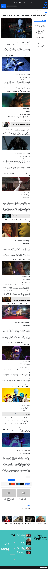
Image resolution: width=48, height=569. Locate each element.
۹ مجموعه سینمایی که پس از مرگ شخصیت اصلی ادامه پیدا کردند (5, 555)
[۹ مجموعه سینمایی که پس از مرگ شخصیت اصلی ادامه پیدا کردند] (12, 556)
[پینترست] (14, 484)
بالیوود (28, 2)
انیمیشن (31, 2)
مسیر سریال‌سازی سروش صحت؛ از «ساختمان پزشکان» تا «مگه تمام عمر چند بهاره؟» (40, 40)
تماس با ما (11, 2)
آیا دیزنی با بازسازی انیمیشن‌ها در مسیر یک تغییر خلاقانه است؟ (39, 26)
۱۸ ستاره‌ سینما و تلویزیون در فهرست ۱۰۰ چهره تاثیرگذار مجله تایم (40, 46)
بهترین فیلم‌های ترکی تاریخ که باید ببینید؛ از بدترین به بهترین (40, 31)
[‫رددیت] (12, 484)
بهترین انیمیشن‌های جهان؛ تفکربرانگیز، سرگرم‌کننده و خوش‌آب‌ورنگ (5, 560)
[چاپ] (10, 484)
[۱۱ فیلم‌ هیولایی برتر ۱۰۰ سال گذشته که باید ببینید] (12, 538)
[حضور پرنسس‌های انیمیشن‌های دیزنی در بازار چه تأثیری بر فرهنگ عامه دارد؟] (12, 544)
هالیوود (17, 2)
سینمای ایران (20, 2)
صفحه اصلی (45, 10)
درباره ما (14, 2)
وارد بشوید (23, 508)
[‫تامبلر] (17, 484)
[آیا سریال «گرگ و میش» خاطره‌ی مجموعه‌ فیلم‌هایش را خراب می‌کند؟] (30, 519)
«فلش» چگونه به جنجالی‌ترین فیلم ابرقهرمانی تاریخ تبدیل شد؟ (40, 23)
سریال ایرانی (25, 2)
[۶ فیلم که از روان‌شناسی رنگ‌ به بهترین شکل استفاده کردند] (12, 550)
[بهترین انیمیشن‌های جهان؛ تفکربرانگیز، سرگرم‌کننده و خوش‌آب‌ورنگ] (12, 561)
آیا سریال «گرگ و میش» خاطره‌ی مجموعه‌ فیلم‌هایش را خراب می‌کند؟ (40, 28)
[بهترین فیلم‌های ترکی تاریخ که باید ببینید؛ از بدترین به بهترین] (18, 519)
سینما (33, 2)
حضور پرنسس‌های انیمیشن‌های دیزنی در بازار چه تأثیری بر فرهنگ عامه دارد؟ (5, 543)
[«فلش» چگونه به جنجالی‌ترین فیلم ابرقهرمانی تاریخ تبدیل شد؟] (28, 535)
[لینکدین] (19, 484)
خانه (35, 2)
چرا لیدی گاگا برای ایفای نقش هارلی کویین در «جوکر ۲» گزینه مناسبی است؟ (39, 33)
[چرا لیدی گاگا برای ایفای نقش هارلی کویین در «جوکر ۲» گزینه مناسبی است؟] (7, 519)
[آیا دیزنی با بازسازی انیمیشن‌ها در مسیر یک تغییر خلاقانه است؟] (41, 519)
